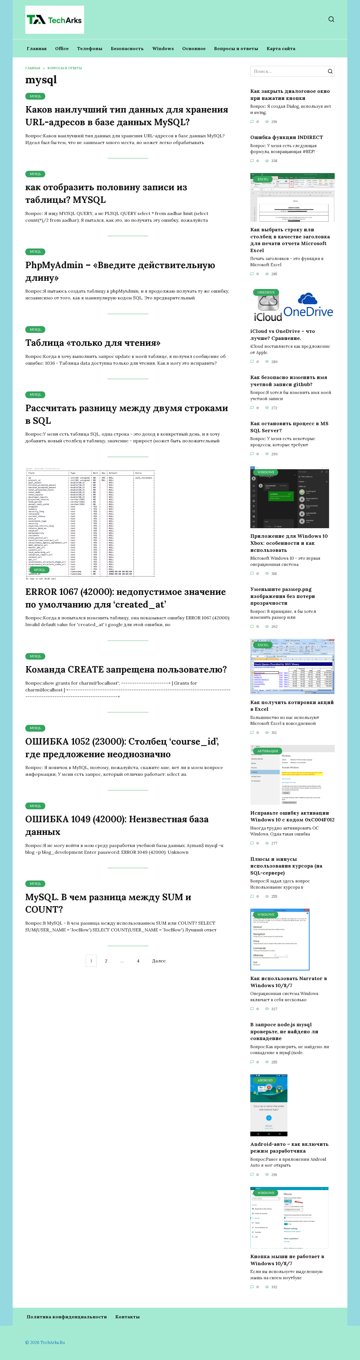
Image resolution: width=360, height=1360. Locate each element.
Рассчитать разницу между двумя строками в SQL (126, 414)
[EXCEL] (292, 218)
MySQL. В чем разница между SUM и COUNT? (108, 903)
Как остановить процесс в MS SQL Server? (289, 427)
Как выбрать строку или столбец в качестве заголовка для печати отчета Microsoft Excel (290, 240)
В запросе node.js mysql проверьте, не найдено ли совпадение (284, 1031)
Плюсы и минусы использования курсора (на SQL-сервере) (286, 865)
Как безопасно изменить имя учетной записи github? (288, 380)
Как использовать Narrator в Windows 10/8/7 (288, 982)
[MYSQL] (92, 578)
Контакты (127, 1316)
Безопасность (127, 48)
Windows (163, 48)
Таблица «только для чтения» (93, 342)
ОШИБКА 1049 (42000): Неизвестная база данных (117, 825)
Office (62, 48)
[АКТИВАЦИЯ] (292, 801)
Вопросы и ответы (236, 48)
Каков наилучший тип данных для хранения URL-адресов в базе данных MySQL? (126, 116)
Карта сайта (281, 48)
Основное (194, 48)
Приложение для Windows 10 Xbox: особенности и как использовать (289, 543)
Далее (159, 961)
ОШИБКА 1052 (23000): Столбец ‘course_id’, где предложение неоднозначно (122, 748)
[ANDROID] (268, 1133)
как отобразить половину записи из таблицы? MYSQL (106, 194)
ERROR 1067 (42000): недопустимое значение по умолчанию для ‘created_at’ (125, 598)
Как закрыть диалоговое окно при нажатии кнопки (290, 94)
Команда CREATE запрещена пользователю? (126, 669)
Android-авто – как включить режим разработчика (289, 1147)
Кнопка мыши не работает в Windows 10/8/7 (287, 1260)
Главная (37, 48)
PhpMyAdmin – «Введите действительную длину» (120, 271)
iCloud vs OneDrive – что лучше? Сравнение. (282, 334)
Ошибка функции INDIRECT (286, 137)
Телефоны (89, 48)
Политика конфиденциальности (67, 1316)
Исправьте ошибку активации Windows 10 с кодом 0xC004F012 (292, 816)
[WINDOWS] (289, 525)
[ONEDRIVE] (292, 320)
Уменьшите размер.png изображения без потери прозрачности (282, 596)
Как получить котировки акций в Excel (292, 705)
